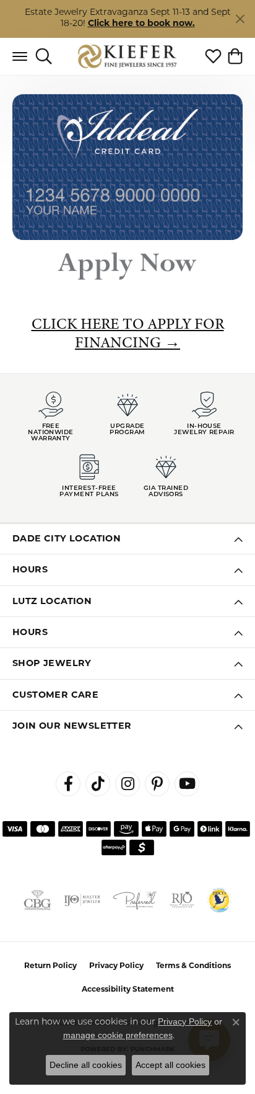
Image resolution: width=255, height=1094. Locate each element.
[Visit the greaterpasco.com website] (219, 899)
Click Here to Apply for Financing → (128, 333)
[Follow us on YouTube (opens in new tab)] (187, 784)
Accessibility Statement (128, 990)
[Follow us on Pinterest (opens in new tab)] (157, 784)
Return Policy (50, 966)
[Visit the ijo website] (82, 899)
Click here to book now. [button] (141, 24)
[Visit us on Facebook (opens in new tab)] (68, 784)
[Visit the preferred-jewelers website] (135, 899)
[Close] (240, 19)
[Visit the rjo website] (182, 899)
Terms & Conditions (193, 966)
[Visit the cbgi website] (37, 899)
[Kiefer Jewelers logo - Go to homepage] (128, 56)
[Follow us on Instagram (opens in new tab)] (127, 784)
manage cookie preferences (118, 1035)
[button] (43, 56)
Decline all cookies (86, 1065)
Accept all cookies (170, 1065)
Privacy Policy (116, 966)
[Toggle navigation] (19, 56)
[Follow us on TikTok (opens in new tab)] (97, 784)
